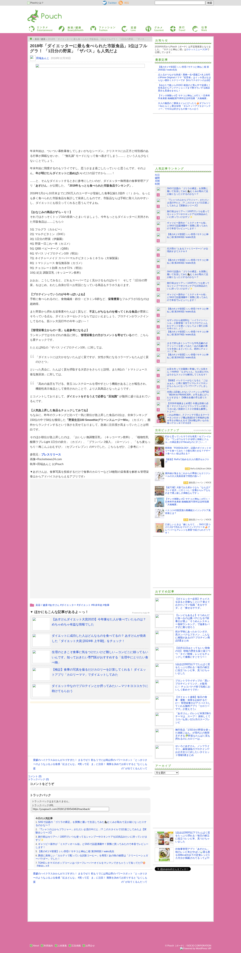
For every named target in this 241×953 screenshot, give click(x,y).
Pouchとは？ (37, 3)
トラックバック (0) (38, 779)
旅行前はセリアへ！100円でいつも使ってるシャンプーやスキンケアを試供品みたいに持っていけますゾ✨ (188, 214)
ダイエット (84, 605)
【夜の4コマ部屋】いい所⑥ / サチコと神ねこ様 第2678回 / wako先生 (187, 333)
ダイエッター (69, 605)
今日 (157, 175)
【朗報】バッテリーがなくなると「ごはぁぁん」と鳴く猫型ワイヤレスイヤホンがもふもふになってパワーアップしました (187, 384)
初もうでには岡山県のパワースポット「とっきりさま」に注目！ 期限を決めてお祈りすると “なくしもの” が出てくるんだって (119, 764)
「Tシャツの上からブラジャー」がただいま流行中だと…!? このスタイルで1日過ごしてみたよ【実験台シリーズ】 (188, 203)
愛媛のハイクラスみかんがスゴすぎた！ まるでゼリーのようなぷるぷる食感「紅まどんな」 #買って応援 (61, 764)
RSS (121, 2)
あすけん (54, 605)
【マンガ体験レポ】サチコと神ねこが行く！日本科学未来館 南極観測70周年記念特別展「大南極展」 (184, 97)
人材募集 (62, 945)
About (36, 945)
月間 (157, 181)
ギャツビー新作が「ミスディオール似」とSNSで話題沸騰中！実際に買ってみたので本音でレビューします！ (187, 226)
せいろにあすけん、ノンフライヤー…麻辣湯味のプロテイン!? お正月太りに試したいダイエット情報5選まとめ (192, 750)
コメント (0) (34, 776)
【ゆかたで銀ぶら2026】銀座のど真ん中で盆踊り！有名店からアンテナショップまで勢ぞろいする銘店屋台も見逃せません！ (184, 88)
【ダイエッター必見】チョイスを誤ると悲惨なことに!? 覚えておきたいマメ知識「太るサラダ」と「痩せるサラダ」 (192, 603)
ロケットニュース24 (196, 49)
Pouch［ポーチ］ (37, 10)
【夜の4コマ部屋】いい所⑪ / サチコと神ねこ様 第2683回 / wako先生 (76, 851)
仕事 (194, 27)
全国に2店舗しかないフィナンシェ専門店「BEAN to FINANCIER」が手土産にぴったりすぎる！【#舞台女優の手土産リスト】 (188, 396)
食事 (106, 605)
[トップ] (31, 39)
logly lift (146, 613)
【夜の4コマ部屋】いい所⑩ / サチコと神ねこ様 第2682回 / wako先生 (187, 356)
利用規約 (48, 945)
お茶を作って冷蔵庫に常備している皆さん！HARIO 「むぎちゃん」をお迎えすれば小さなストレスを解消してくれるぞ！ (188, 372)
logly (209, 430)
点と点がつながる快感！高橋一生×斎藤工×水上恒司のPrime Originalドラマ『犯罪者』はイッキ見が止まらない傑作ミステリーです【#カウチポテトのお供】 (184, 77)
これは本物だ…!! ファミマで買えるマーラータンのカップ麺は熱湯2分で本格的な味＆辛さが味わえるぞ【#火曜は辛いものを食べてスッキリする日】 (188, 419)
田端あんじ (42, 58)
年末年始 (97, 605)
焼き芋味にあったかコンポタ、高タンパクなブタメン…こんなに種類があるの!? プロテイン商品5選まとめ (192, 636)
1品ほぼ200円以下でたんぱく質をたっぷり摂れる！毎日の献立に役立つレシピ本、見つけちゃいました (192, 669)
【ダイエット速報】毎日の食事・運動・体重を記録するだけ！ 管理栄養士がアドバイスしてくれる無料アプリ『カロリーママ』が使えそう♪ (192, 703)
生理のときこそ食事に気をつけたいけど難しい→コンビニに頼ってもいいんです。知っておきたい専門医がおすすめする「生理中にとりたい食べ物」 (100, 657)
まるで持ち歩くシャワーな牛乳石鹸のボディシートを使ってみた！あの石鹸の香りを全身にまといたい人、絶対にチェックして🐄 (187, 347)
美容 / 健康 (42, 605)
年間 (157, 184)
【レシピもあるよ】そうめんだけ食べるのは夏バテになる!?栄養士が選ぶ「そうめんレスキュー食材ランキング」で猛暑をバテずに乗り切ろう (192, 621)
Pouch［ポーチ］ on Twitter (109, 3)
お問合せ (90, 945)
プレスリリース (51, 454)
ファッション (96, 27)
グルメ (148, 27)
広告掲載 (76, 945)
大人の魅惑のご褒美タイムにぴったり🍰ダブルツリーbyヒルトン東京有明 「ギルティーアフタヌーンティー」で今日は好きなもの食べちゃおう (184, 106)
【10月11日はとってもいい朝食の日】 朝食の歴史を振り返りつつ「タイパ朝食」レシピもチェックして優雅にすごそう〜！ (192, 652)
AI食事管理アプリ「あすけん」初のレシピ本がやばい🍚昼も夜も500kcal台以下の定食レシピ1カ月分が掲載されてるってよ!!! (192, 853)
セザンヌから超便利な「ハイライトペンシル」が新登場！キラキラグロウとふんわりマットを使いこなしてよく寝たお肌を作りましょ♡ (187, 324)
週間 (157, 178)
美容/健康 (63, 27)
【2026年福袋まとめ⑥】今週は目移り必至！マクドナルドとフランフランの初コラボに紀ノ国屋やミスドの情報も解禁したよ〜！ (187, 407)
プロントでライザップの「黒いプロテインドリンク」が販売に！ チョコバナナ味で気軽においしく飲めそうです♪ (192, 685)
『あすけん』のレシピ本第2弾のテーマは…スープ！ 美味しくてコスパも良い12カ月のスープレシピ (193, 718)
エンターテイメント (39, 27)
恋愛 (123, 27)
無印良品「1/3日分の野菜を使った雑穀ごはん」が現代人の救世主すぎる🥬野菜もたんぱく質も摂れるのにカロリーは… (192, 734)
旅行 (171, 27)
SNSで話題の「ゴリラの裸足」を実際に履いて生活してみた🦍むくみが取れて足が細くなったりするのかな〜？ (187, 191)
